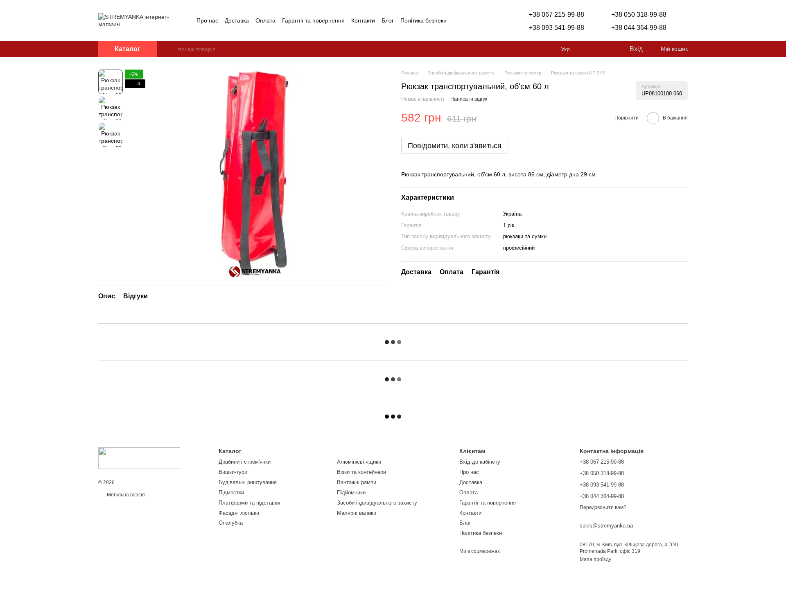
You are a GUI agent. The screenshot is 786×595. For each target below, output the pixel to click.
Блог (388, 20)
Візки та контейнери (361, 472)
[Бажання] (606, 49)
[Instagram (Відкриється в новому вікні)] (458, 20)
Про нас (207, 20)
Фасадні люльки (239, 513)
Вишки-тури (233, 472)
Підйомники (351, 492)
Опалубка (231, 523)
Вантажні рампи (356, 482)
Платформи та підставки (249, 503)
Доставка (237, 20)
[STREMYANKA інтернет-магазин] (139, 458)
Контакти (363, 20)
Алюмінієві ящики (359, 462)
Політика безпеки (423, 20)
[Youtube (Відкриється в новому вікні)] (477, 20)
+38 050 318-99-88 (638, 14)
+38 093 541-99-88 (556, 27)
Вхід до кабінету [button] (479, 462)
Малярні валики (356, 513)
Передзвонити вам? (603, 507)
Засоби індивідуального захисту (377, 503)
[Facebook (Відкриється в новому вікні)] (468, 20)
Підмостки (231, 492)
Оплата (265, 20)
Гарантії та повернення (313, 20)
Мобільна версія (125, 495)
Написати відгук (468, 99)
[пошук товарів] (171, 49)
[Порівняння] (589, 49)
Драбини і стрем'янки (245, 462)
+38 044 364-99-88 (638, 27)
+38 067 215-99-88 (556, 14)
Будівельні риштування (248, 482)
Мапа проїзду (595, 559)
